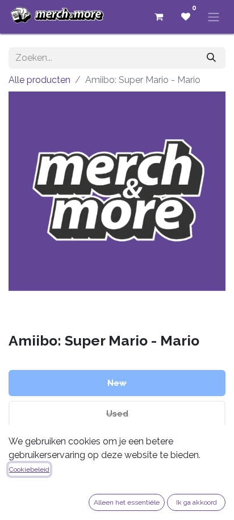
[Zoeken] (211, 58)
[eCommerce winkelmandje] (158, 16)
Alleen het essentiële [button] (127, 502)
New (117, 383)
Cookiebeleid (29, 469)
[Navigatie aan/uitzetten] (213, 17)
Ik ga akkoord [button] (196, 502)
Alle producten (39, 79)
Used (117, 414)
